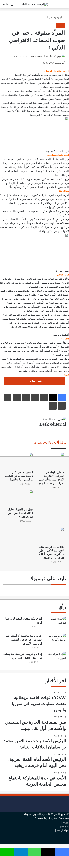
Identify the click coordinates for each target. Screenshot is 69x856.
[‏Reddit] (17, 397)
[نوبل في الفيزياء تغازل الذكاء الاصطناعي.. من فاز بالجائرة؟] (19, 498)
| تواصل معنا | (62, 830)
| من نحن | (64, 826)
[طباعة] (53, 406)
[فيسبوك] (62, 397)
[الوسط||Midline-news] (35, 4)
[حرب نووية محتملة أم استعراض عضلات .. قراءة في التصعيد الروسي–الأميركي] (55, 641)
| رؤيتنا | (65, 822)
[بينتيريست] (26, 397)
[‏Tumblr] (35, 397)
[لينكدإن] (44, 397)
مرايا (49, 17)
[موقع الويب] (65, 429)
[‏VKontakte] (8, 397)
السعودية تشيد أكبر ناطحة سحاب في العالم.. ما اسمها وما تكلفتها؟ (19, 476)
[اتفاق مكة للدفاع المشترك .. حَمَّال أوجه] (55, 624)
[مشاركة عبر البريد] (62, 406)
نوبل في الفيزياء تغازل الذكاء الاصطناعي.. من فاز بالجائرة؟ (20, 513)
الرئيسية (58, 17)
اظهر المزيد (36, 380)
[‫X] (53, 397)
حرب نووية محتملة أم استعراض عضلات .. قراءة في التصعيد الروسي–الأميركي (24, 639)
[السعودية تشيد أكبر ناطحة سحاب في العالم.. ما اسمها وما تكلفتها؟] (19, 460)
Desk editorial (36, 56)
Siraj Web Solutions (58, 818)
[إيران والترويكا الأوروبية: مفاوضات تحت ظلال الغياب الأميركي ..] (55, 659)
